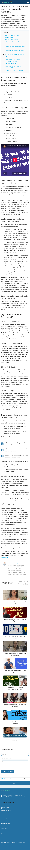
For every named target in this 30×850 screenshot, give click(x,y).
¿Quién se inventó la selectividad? (14, 70)
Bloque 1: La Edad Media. (12, 57)
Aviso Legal (3, 828)
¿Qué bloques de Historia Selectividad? (14, 54)
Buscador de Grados (6, 807)
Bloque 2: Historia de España (12, 39)
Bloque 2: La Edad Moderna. (13, 59)
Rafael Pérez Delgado (14, 563)
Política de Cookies (5, 823)
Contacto (3, 833)
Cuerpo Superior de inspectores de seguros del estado (22, 583)
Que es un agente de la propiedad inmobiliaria (7, 583)
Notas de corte (4, 808)
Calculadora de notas (6, 810)
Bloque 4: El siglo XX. (11, 63)
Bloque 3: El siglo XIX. (11, 61)
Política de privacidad (6, 818)
